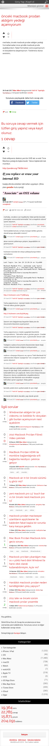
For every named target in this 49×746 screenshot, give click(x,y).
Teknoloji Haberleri (34, 740)
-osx (17, 551)
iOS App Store (9, 680)
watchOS (6, 669)
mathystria (39, 530)
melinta (41, 546)
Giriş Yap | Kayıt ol (24, 1)
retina (32, 510)
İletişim (24, 735)
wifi (17, 472)
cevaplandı (6, 204)
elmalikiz (41, 571)
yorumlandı (40, 224)
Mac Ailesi (17, 90)
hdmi (12, 472)
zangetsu (39, 504)
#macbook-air (35, 551)
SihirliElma (13, 740)
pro (26, 510)
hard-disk (29, 577)
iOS (4, 655)
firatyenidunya (23, 606)
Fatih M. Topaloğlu (38, 90)
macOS (21, 467)
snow (42, 577)
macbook (19, 510)
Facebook (20, 103)
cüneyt (15, 202)
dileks (38, 590)
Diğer (5, 695)
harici (21, 577)
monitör (24, 472)
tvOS (5, 677)
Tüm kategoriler (9, 648)
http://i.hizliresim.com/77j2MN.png (16, 295)
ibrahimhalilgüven (25, 427)
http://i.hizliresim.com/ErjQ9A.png (16, 314)
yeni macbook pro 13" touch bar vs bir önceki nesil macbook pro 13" (27, 497)
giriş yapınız (19, 128)
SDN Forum (22, 740)
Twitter (35, 103)
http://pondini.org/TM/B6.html (15, 168)
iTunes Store (8, 688)
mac (11, 551)
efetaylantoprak (14, 444)
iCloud (5, 691)
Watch (5, 666)
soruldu (30, 93)
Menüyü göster (36, 6)
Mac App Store (9, 684)
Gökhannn (40, 485)
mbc (36, 467)
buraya (17, 633)
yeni (11, 510)
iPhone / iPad (8, 651)
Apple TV (6, 673)
